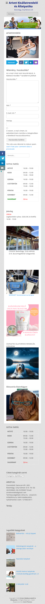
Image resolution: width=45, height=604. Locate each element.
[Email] (35, 62)
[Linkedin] (30, 62)
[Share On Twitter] (2, 158)
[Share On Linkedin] (2, 163)
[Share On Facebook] (2, 153)
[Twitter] (26, 62)
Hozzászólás (11, 79)
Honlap (9, 121)
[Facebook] (21, 62)
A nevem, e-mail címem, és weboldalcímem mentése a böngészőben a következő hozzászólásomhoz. (22, 133)
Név (8, 105)
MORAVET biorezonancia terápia (21, 295)
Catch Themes (27, 602)
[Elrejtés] (1, 172)
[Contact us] (2, 167)
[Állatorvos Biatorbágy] (22, 28)
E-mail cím (11, 113)
